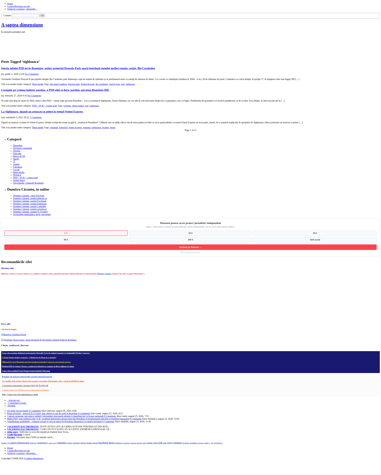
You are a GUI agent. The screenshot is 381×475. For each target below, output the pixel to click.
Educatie (17, 153)
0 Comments (35, 411)
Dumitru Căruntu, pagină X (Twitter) (30, 211)
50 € (66, 239)
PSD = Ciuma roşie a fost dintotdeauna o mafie (20, 395)
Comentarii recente (17, 403)
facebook (103, 442)
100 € (190, 239)
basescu (33, 443)
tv (209, 443)
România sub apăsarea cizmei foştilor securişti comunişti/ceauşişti (27, 377)
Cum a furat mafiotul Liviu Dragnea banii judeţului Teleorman (26, 371)
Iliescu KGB (19, 156)
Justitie (16, 164)
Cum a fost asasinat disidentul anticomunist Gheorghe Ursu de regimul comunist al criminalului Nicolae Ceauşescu (46, 353)
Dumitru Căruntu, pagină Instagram (29, 203)
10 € (190, 233)
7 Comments (36, 117)
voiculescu (218, 443)
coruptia (67, 105)
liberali (139, 443)
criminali (54, 127)
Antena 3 (4, 443)
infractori (63, 127)
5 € (65, 233)
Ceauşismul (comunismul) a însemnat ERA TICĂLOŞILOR (25, 386)
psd (122, 84)
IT (14, 161)
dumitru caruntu (92, 443)
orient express (75, 127)
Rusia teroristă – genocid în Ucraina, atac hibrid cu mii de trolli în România (42, 413)
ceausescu (42, 442)
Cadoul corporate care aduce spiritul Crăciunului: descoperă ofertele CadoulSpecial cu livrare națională (55, 416)
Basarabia (17, 145)
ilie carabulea (102, 84)
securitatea (193, 443)
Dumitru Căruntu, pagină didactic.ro (30, 198)
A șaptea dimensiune (22, 24)
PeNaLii (17, 175)
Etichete (11, 405)
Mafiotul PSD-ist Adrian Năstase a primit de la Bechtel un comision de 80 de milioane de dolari (38, 366)
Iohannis (133, 443)
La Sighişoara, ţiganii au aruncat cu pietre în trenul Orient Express (42, 111)
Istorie (16, 159)
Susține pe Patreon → (190, 247)
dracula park (74, 84)
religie (169, 443)
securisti (185, 443)
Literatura (17, 167)
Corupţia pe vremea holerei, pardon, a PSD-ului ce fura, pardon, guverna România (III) (55, 90)
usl (212, 443)
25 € (315, 233)
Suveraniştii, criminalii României (28, 183)
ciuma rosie (52, 443)
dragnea (83, 443)
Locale (16, 169)
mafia (144, 443)
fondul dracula (87, 84)
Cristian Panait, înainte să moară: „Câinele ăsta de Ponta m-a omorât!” (29, 358)
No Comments (32, 74)
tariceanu (201, 443)
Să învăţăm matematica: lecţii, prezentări (32, 214)
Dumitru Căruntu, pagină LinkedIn (29, 206)
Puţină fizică (19, 180)
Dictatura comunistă (22, 148)
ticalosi (105, 127)
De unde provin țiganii (17, 411)
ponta (155, 443)
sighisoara (130, 84)
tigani (112, 127)
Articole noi (14, 400)
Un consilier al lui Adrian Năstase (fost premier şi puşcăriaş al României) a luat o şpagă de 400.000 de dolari (43, 381)
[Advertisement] (45, 49)
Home (10, 3)
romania (86, 127)
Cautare (7, 15)
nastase (150, 443)
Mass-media (37, 84)
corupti (69, 443)
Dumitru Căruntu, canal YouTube (28, 195)
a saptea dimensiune (18, 442)
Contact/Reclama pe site (18, 6)
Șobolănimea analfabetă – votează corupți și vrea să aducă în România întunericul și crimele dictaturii (54, 421)
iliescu (112, 443)
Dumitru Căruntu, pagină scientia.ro (30, 209)
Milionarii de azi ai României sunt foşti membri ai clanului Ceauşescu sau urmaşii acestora (36, 362)
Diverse (16, 151)
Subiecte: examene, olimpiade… (22, 9)
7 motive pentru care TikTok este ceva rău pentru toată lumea (25, 390)
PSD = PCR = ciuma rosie (44, 105)
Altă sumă (315, 239)
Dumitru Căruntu (104, 274)
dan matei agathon (58, 84)
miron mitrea (78, 105)
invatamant (126, 443)
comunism (61, 443)
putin (165, 443)
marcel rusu (114, 84)
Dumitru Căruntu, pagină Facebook (29, 201)
